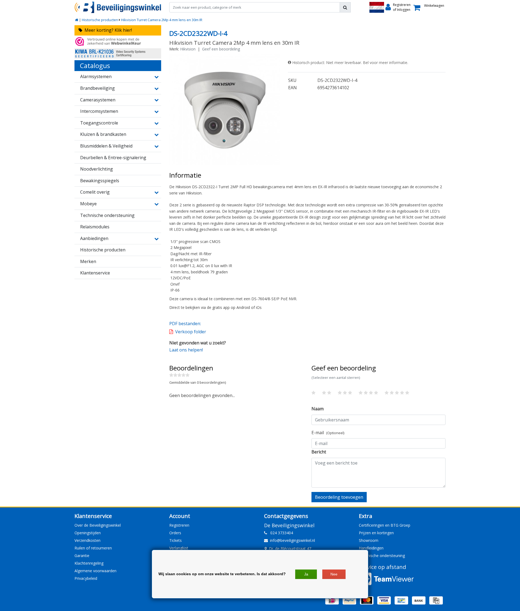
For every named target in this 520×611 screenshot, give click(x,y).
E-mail (327, 433)
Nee (333, 574)
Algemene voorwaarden (95, 570)
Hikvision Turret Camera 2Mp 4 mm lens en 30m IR (161, 19)
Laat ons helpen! (186, 350)
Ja (306, 574)
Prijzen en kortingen (376, 532)
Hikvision (188, 49)
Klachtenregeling (88, 563)
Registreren (179, 525)
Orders (175, 532)
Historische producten (100, 19)
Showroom (368, 540)
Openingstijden (87, 532)
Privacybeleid (85, 578)
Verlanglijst (178, 548)
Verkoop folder (190, 332)
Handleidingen (371, 548)
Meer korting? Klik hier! (107, 30)
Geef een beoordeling (221, 49)
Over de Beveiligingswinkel (97, 525)
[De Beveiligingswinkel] (117, 7)
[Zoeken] (345, 7)
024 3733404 (280, 532)
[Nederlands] (376, 7)
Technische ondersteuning (382, 555)
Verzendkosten (87, 540)
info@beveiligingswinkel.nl (292, 540)
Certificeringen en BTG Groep (384, 525)
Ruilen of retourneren (93, 548)
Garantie (81, 555)
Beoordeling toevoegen (339, 497)
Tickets (175, 540)
